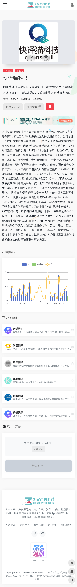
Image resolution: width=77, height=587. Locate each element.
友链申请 (11, 524)
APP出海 (8, 70)
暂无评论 (14, 427)
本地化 (19, 70)
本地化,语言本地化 (31, 98)
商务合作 (38, 524)
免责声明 (25, 524)
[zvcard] (39, 5)
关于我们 (52, 524)
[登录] (72, 5)
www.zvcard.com (33, 572)
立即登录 (38, 448)
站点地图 (66, 524)
